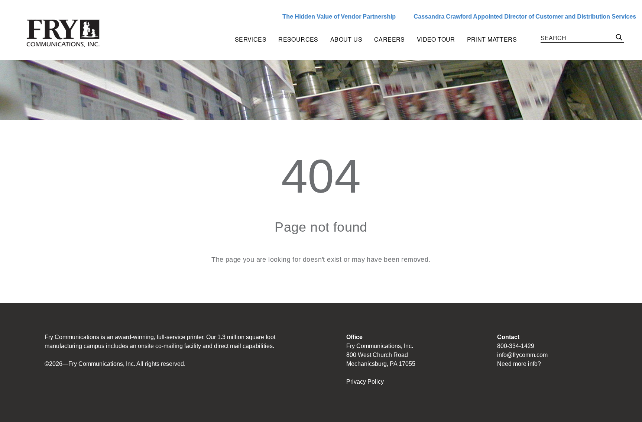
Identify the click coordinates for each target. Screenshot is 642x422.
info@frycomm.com (522, 355)
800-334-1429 (515, 346)
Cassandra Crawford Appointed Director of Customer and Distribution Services (505, 16)
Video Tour (436, 39)
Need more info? (519, 364)
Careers (389, 39)
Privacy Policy (365, 381)
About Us (346, 39)
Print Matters (492, 39)
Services (250, 39)
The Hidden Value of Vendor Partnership (319, 16)
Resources (298, 39)
